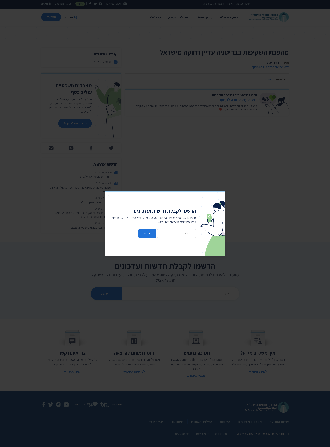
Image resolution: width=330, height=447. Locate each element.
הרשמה (147, 233)
